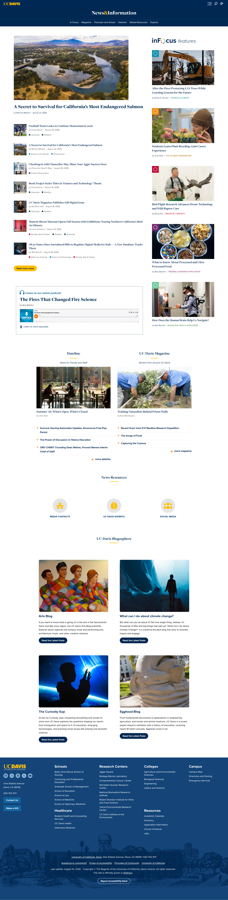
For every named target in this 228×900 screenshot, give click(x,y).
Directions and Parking (200, 776)
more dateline (103, 459)
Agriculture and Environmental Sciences (159, 773)
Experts (154, 22)
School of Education (65, 791)
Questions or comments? (74, 863)
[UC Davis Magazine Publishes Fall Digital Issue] (20, 202)
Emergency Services (199, 780)
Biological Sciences (154, 779)
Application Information (156, 824)
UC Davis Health (63, 823)
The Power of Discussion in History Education (65, 440)
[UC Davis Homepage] (11, 3)
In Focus (74, 22)
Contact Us (12, 800)
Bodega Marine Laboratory (113, 776)
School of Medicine (64, 799)
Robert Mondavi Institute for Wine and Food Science (116, 801)
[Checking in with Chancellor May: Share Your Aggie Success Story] (20, 163)
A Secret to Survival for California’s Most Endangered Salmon (78, 106)
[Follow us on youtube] (30, 776)
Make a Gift (12, 808)
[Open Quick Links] (222, 4)
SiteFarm (127, 872)
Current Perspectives (40, 173)
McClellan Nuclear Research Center (113, 786)
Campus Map (195, 771)
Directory (149, 820)
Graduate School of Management (72, 786)
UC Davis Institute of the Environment (111, 816)
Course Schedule (153, 829)
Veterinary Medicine (65, 827)
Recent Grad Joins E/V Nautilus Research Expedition (150, 428)
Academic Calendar (154, 816)
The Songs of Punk (131, 436)
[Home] (14, 767)
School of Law (62, 795)
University (35, 134)
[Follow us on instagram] (12, 776)
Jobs (146, 833)
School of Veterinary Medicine (70, 804)
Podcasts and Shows (104, 22)
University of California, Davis (87, 857)
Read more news (25, 268)
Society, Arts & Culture (40, 234)
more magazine (183, 451)
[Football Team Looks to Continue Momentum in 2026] (20, 125)
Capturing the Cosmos (133, 443)
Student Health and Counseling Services (71, 817)
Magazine (86, 22)
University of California (153, 863)
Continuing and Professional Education (69, 781)
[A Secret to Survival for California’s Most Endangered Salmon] (20, 144)
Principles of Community (126, 863)
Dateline (122, 22)
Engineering (150, 783)
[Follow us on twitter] (24, 776)
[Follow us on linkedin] (18, 776)
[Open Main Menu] (209, 4)
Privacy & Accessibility (100, 863)
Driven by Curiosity (39, 257)
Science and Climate (40, 154)
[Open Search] (216, 4)
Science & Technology (61, 257)
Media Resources (138, 22)
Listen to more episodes (35, 326)
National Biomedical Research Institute (114, 794)
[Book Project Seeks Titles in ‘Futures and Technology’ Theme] (20, 183)
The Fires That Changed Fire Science (58, 299)
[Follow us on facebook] (5, 776)
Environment (59, 154)
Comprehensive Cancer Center (115, 780)
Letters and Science (154, 788)
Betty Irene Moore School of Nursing (69, 773)
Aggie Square (106, 771)
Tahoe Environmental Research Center (115, 808)
